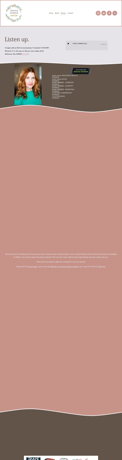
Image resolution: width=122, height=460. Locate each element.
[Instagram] (98, 13)
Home (51, 13)
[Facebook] (109, 13)
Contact (70, 13)
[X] (114, 13)
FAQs (100, 267)
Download (103, 44)
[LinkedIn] (103, 13)
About (57, 13)
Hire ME (25, 54)
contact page (32, 267)
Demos (63, 13)
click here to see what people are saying (64, 267)
